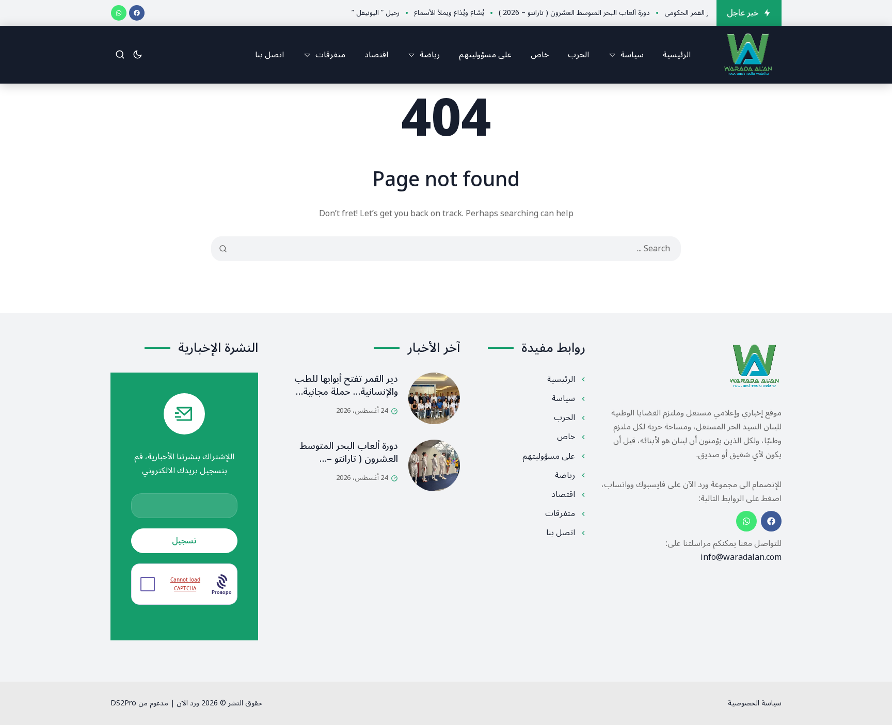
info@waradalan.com (741, 557)
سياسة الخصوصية (755, 703)
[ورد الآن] (748, 55)
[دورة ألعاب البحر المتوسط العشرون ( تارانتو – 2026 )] (434, 465)
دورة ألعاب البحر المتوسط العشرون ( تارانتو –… (348, 452)
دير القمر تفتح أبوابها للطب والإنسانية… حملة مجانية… (346, 385)
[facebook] (137, 13)
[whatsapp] (118, 13)
